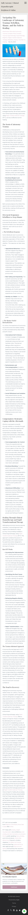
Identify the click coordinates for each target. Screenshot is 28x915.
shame (16, 39)
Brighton (8, 824)
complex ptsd (12, 33)
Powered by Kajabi (14, 899)
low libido (11, 842)
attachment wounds (9, 31)
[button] (24, 911)
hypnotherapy (12, 35)
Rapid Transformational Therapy (15, 115)
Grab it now (14, 887)
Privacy (14, 906)
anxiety (13, 830)
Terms (14, 903)
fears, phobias (20, 836)
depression (8, 832)
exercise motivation (12, 834)
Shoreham (14, 824)
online (11, 826)
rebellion (10, 39)
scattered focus (18, 844)
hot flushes (17, 842)
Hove (19, 824)
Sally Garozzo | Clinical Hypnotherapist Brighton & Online (10, 6)
